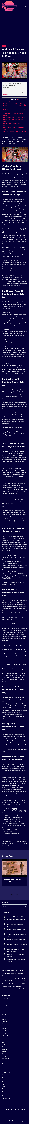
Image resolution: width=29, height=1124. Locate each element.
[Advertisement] (14, 27)
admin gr (4, 1010)
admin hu (4, 1012)
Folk (3, 1040)
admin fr (4, 1007)
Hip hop (4, 1051)
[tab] (11, 894)
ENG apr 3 (4, 1033)
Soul (3, 1093)
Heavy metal (5, 1049)
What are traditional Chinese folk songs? (13, 102)
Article (4, 1014)
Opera (3, 1077)
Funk (3, 1042)
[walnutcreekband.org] (9, 6)
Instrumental (5, 1058)
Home (21, 1107)
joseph (4, 59)
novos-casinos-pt (6, 1072)
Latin (3, 1065)
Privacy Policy (20, 1109)
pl (2, 1079)
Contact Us (8, 1109)
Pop (3, 1082)
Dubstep (4, 1028)
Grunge (4, 1047)
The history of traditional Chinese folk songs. (14, 104)
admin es (4, 1005)
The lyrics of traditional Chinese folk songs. (14, 117)
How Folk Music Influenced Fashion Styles (13, 880)
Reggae (4, 1086)
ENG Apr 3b (5, 1035)
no (2, 1070)
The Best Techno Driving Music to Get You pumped (7, 842)
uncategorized (6, 1098)
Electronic (4, 1030)
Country (4, 1024)
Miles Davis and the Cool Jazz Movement (22, 842)
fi (2, 1037)
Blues (3, 1017)
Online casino (5, 1075)
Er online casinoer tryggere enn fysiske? (13, 989)
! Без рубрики (6, 998)
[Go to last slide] (4, 876)
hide (17, 99)
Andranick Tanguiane (16, 92)
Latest (4, 46)
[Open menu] (25, 5)
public (3, 1084)
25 (2, 1000)
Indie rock (4, 1056)
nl (2, 1068)
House (3, 1054)
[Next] (25, 876)
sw (2, 1095)
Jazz (3, 1061)
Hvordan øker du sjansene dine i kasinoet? (13, 976)
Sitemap (14, 1112)
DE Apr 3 (4, 1026)
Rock (3, 1088)
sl (2, 1091)
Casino (4, 1019)
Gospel (4, 1044)
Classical (4, 1021)
